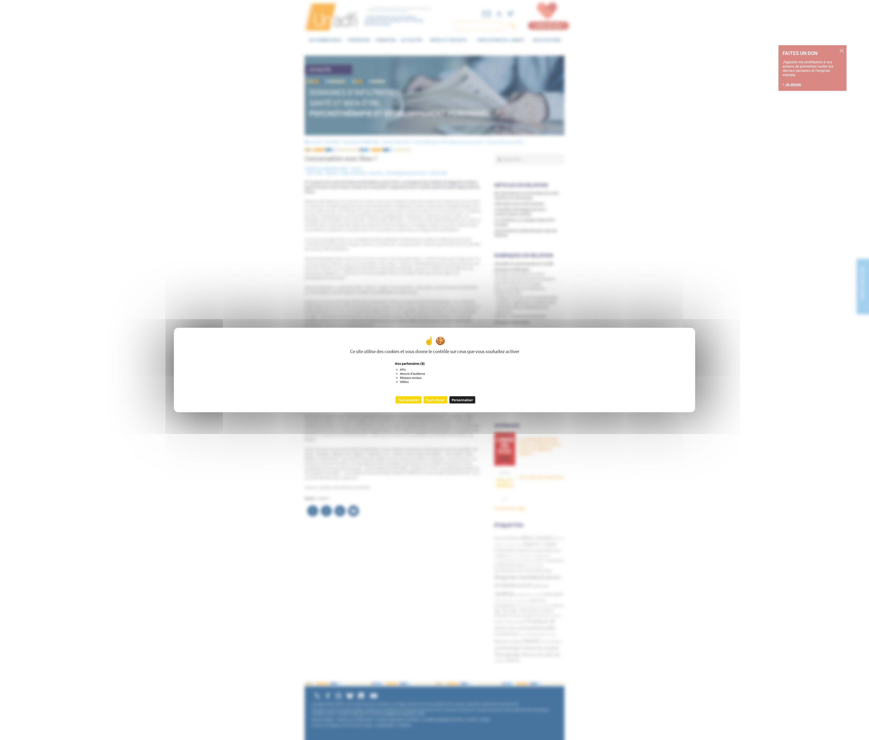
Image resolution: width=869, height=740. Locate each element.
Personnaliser (462, 400)
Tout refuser (435, 400)
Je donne (793, 84)
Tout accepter (408, 400)
